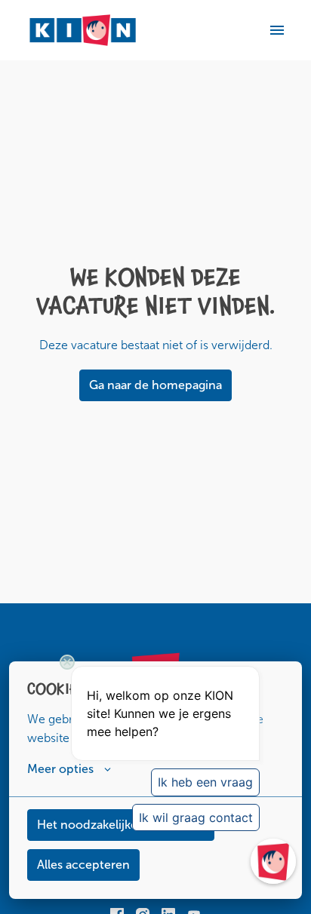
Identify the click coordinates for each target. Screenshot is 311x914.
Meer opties (60, 769)
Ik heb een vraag (205, 782)
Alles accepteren (83, 864)
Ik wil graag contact (196, 817)
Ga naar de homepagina (155, 385)
